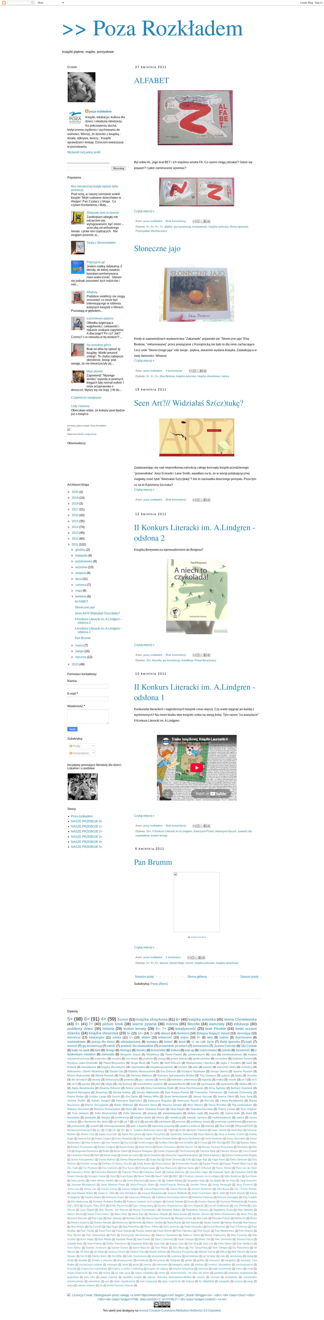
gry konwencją (182, 226)
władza (243, 1083)
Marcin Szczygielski (97, 1104)
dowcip (96, 1079)
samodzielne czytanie (150, 1083)
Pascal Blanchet (216, 1226)
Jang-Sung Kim (248, 1180)
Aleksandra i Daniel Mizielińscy (85, 1071)
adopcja (152, 1113)
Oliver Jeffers (151, 1226)
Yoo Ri (83, 1256)
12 (106, 1130)
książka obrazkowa (208, 376)
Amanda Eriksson (109, 1087)
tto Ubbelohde (206, 1281)
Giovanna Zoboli (244, 1172)
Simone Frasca (244, 1239)
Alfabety (92, 292)
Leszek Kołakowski (218, 1205)
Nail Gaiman (192, 1222)
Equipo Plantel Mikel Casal (238, 1163)
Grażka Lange (97, 1096)
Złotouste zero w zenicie (103, 212)
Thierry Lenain (226, 1108)
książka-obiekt (142, 1117)
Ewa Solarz (188, 1168)
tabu (210, 1037)
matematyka (137, 1066)
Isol (120, 1180)
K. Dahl (221, 1193)
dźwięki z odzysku (102, 1260)
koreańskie (158, 1050)
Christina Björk (208, 1151)
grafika (200, 1260)
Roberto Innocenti (78, 1108)
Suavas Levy (176, 1243)
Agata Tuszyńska (155, 1134)
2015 (75, 521)
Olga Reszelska (131, 1226)
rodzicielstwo (208, 1050)
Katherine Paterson (202, 1197)
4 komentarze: (175, 370)
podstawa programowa (240, 1272)
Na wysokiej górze (99, 344)
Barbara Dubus (249, 1142)
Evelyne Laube (147, 1168)
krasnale (71, 1268)
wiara (70, 1285)
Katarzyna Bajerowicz (129, 1100)
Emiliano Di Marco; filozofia (117, 1163)
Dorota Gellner (122, 1092)
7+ (161, 226)
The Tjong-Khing (198, 1247)
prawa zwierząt (108, 1277)
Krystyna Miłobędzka (231, 1201)
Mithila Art (240, 1218)
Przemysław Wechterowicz (151, 230)
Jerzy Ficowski (244, 1184)
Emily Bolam (144, 1163)
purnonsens (201, 1045)
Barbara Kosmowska (82, 1147)
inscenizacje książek (90, 1264)
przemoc (251, 1121)
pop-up (189, 1050)
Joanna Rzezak (178, 1189)
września (81, 567)
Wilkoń (223, 1251)
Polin (113, 1235)
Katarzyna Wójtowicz (140, 1197)
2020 (75, 492)
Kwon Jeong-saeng (142, 1205)
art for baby (209, 1256)
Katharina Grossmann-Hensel (172, 1197)
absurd (164, 962)
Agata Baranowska (83, 1087)
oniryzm (183, 1066)
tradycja (190, 1281)
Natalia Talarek (212, 1222)
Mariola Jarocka (200, 1214)
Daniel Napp (177, 962)
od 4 (116, 1121)
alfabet (168, 226)
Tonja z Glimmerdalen (101, 242)
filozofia (156, 660)
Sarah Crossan (186, 1239)
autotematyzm (196, 1054)
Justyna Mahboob (177, 1193)
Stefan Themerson (116, 1243)
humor (189, 962)
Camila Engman (166, 1151)
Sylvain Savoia (119, 1247)
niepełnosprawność (161, 1066)
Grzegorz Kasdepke (193, 1071)
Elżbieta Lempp (89, 1163)
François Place (130, 1172)
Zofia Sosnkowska (137, 1256)
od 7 (126, 1121)
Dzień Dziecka (173, 1159)
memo (239, 1268)
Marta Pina (247, 1214)
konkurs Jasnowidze (219, 1264)
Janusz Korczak (202, 1096)
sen (107, 1281)
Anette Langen (103, 1138)
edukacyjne (96, 1037)
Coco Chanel (250, 1151)
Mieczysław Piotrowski (158, 1218)
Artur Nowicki (112, 1142)
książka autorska (219, 226)
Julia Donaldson (128, 1193)
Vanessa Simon (116, 1251)
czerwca (81, 584)
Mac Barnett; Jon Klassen (113, 1209)
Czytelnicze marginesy (86, 397)
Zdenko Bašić (99, 1256)
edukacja (241, 1024)
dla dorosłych (79, 1079)
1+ (131, 1037)
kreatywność (199, 226)
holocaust (214, 1260)
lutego (79, 651)
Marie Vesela (180, 1214)
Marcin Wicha (74, 1214)
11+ (99, 1130)
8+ (178, 1019)
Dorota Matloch (107, 1159)
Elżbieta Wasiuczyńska (141, 1071)
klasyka (105, 1117)
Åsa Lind (224, 1125)
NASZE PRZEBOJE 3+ (86, 836)
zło (101, 1285)
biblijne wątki (195, 1113)
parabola (219, 1272)
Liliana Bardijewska (231, 1100)
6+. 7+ (161, 1029)
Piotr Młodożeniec (224, 1230)
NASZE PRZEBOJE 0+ (86, 821)
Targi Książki (177, 1108)
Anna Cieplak (144, 1138)
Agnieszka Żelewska (181, 1134)
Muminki (137, 1222)
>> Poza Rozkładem (152, 27)
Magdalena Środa (223, 1209)
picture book (112, 1024)
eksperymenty (125, 1260)
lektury (160, 1117)
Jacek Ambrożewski (176, 1096)
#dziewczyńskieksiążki (79, 1130)
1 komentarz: (174, 957)
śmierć (168, 1041)
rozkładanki (231, 1277)
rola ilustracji (124, 1083)
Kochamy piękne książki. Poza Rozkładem (86, 425)
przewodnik (78, 1125)
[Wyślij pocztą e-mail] (194, 221)
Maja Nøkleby (245, 1209)
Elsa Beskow (167, 376)
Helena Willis (151, 1096)
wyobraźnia (227, 1083)
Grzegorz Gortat (97, 1176)
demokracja (236, 1256)
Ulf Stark (84, 1251)
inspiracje (112, 1264)
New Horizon (250, 1222)
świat (181, 1041)
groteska (129, 1079)
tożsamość (243, 1050)
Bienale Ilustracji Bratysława (217, 1147)
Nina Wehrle (77, 1226)
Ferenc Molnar (224, 1168)
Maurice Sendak (172, 1104)
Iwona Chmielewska (240, 1019)
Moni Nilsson (195, 1104)
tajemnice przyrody (163, 1125)
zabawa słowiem (86, 1285)
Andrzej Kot (84, 1138)
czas (213, 1054)
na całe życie (122, 1272)
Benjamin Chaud (130, 1054)
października (84, 561)
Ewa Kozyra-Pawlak (177, 1092)
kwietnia (81, 596)
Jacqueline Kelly (196, 1180)
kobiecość (165, 1037)
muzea (106, 1272)
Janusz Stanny (219, 1071)
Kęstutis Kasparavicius (170, 1205)
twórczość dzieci (226, 1066)
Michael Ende (133, 1218)
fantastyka (73, 1117)
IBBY (175, 1176)
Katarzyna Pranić (204, 831)
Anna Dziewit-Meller (167, 1138)
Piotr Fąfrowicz (184, 1230)
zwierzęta (107, 1054)
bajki (249, 1041)
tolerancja (73, 1037)
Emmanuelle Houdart (187, 1163)
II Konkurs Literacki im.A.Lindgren (172, 831)
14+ (114, 1130)
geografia (90, 1117)
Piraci (122, 1075)
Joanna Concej (109, 1189)
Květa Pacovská (119, 1205)
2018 (75, 503)
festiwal (71, 1066)
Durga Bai (155, 1159)
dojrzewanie (243, 1037)
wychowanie (208, 1083)
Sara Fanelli (143, 1239)
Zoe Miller (117, 1256)
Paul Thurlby (87, 1230)
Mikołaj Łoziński (183, 1218)
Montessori (122, 1222)
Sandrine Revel (124, 1239)
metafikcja (187, 660)
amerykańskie (159, 1256)
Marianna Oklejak (158, 1214)
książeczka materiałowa (94, 1268)
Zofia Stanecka (132, 1113)
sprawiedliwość (177, 1083)
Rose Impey (87, 1239)
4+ (147, 226)
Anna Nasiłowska (191, 1138)
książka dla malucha (113, 1066)
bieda (238, 1075)
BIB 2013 (231, 1142)
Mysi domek (95, 371)
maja (79, 590)
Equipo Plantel (211, 1163)
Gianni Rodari (75, 1096)
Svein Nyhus (225, 1243)
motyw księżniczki (77, 1272)
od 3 (244, 1079)
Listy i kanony (80, 406)
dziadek (83, 1260)
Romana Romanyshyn (107, 1108)
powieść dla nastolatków (137, 1045)
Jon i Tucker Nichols (245, 1189)
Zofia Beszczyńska (106, 1113)
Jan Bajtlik (215, 1180)
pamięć (86, 1083)
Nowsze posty (144, 976)
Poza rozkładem (82, 816)
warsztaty (216, 1024)
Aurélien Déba (166, 1142)
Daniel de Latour (130, 1155)
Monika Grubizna (80, 1222)
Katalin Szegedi (101, 1100)
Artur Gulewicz (93, 1142)
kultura (175, 1050)
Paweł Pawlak (173, 1054)
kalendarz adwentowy (184, 1079)
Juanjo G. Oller (106, 1193)
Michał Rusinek (104, 1075)
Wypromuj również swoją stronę (81, 434)
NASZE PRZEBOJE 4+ (86, 841)
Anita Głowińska (124, 1138)
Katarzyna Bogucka (160, 1100)
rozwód (94, 1125)
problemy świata (200, 1121)
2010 (75, 664)
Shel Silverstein (223, 1239)
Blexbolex (242, 1147)
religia (108, 1083)
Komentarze (80, 753)
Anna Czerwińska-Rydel (160, 1087)
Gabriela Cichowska (240, 1092)
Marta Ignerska (239, 226)
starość (207, 1066)
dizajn (70, 1260)
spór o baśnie (138, 1125)
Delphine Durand (242, 1058)
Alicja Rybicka (205, 1134)
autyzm (225, 1075)
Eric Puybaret (90, 1168)
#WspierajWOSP (244, 1126)
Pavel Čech (105, 1230)
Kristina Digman (207, 1201)
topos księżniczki (171, 1281)
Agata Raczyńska (131, 1134)
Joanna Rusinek (242, 1071)
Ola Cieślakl (95, 1226)
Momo (253, 1218)
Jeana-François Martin (142, 1184)
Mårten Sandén (154, 1222)
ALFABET (151, 80)
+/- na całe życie (202, 1041)
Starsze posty (249, 976)
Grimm (116, 1096)
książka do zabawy (157, 1268)
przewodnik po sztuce (173, 1045)
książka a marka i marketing (127, 1268)
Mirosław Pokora (221, 1218)
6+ (156, 226)
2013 (75, 532)
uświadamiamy (131, 1041)
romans (201, 1277)
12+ (254, 1083)
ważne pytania (144, 1024)
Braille (106, 1151)
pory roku (89, 1277)
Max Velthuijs (114, 1218)
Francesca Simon (80, 1172)
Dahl (96, 1155)
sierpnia (81, 573)
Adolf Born (237, 1130)
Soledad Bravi (75, 1243)
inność (162, 1079)
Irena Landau (78, 1180)
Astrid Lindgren (146, 1142)
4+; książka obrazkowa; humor (146, 1130)
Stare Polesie (94, 1243)
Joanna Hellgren (130, 1189)
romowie (215, 1277)
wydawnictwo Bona (198, 937)
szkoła (226, 1050)
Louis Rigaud (87, 1209)
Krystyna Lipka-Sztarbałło (82, 1062)
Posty (76, 746)
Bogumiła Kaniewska (86, 1151)
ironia (125, 1264)
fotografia (175, 1260)
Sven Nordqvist (244, 1243)
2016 (75, 515)
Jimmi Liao (73, 1189)
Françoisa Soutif (152, 1172)
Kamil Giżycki (237, 1193)
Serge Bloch (138, 1062)
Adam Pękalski (198, 1130)
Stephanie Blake (140, 1243)
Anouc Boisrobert (236, 1138)
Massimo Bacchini (77, 1218)
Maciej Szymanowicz (145, 1209)
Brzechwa (101, 1092)
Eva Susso (128, 1168)
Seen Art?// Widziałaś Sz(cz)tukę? (188, 402)
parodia (149, 1121)
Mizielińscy (152, 1054)
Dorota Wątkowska (148, 1092)
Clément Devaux (229, 1151)
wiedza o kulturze (190, 1125)
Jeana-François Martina (172, 1184)
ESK (188, 1159)
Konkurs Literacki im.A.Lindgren (144, 1201)
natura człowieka (144, 1272)
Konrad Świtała (174, 1201)
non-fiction (132, 1058)
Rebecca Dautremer (167, 1235)
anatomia (176, 1256)
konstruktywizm (244, 1264)
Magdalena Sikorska (197, 1209)
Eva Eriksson (168, 1071)
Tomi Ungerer (248, 1108)
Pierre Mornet (164, 1230)
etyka (249, 1113)
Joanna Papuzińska (154, 1189)
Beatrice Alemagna (78, 1092)
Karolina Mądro (93, 1197)
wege (250, 1281)
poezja (162, 1058)
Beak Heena (145, 1147)
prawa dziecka (179, 1058)
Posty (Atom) (159, 983)
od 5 (254, 1079)
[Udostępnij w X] (201, 221)
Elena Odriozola (238, 1159)
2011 (75, 544)
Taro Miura (178, 1247)
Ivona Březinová (136, 1180)
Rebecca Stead (191, 1235)
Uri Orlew (99, 1251)
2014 (75, 527)
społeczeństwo (201, 1058)
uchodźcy (247, 1066)
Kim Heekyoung (79, 1201)
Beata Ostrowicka (166, 1147)
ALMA (182, 1130)
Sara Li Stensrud (164, 1239)
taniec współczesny (124, 1281)
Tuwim (155, 1062)
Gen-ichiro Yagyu (199, 1172)
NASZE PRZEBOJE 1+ (86, 826)
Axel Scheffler (186, 1142)
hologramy (230, 1260)
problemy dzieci (80, 1029)
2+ (152, 1033)
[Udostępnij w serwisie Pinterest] (209, 221)
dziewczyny (112, 1079)
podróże (148, 1058)
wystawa (152, 1041)
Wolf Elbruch (238, 1251)
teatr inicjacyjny (148, 1281)
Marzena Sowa (148, 1104)
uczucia (238, 1281)
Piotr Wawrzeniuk (95, 1235)
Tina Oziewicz (208, 1075)
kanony (148, 1264)
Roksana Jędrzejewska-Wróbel (175, 1075)
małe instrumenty (221, 1268)
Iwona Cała (155, 1180)
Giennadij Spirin (221, 1172)
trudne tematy (159, 835)
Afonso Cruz (87, 1134)
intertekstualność (232, 1054)
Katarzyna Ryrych (225, 831)
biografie (214, 1113)
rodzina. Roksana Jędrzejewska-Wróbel (169, 1277)
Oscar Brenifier (217, 1104)
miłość (111, 1045)
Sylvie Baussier (141, 1247)
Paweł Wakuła (123, 1230)
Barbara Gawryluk (241, 1087)
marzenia (203, 1268)
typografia (224, 1281)
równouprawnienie (114, 1125)
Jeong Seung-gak (221, 1184)
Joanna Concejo (225, 1045)
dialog (250, 1256)
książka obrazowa (103, 1033)
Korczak (209, 1100)
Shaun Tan (204, 1239)
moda (250, 1268)
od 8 (137, 1121)
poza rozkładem (100, 111)
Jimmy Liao (90, 1189)
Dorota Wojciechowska (132, 1159)
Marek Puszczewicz (98, 1214)
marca (79, 645)
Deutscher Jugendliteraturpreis (181, 1155)
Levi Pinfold (240, 1205)
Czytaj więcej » (144, 211)
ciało (222, 1256)
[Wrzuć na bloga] (198, 221)
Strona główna (197, 976)
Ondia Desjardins (193, 1226)
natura (225, 376)
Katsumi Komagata (227, 1197)
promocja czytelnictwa (228, 1121)
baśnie (224, 1037)
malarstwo (100, 1058)
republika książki (132, 1277)
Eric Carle (72, 1168)
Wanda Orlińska (157, 1251)
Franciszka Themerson (208, 1092)
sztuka (116, 1037)
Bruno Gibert (121, 1151)
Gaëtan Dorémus (175, 1172)
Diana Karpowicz (212, 1155)
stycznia (81, 657)
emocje (72, 1045)
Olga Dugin (112, 1226)
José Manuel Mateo (82, 1193)
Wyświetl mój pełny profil (83, 152)
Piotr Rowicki (246, 1230)
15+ (123, 1130)
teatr (193, 1083)
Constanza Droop (80, 1155)
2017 (75, 509)
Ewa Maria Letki (168, 1168)
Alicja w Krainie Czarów (231, 1134)
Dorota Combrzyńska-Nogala (241, 1155)
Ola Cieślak (249, 1045)
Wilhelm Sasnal (206, 1251)
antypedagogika (172, 1113)
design (110, 1050)
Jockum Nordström (201, 1189)
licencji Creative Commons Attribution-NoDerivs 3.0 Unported (179, 1310)
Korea (191, 1201)
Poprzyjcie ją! (96, 262)
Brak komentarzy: (176, 220)
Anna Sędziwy (217, 1087)
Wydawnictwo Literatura (200, 1062)
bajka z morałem (230, 1062)
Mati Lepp (97, 1218)
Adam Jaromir (219, 1130)
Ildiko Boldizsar (232, 1176)
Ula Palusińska (240, 1247)
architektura (192, 1256)
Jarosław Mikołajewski (83, 1184)
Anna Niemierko (213, 1138)
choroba (252, 1075)
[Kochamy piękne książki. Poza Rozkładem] (68, 429)
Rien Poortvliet (239, 1235)
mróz (95, 1272)
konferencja (122, 1117)
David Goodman (152, 1155)
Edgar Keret (218, 1159)
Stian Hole (159, 1243)
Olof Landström (171, 1226)
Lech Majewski (195, 1205)
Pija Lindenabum (242, 1104)
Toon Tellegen (219, 1247)
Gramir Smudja (75, 1176)
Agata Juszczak (108, 1134)
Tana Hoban (161, 1247)
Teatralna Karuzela (201, 1108)
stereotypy (243, 1033)
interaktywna (88, 1066)
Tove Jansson (80, 1113)
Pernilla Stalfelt (144, 1230)
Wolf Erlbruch (172, 1062)
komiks (141, 1050)
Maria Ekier (120, 1214)
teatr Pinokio (215, 1029)
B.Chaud (202, 1142)
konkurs (199, 1264)
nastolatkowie (76, 1041)
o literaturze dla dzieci (95, 1121)
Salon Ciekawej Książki (151, 1108)
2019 (75, 497)
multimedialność (221, 1117)
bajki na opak (80, 1050)
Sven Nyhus (74, 1247)
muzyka (116, 1058)
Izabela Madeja (174, 1180)
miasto (232, 1079)
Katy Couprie (250, 1197)
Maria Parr (138, 1214)
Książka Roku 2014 (94, 1205)
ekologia (125, 1050)
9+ (128, 1033)
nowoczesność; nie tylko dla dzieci (189, 1272)
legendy (206, 1079)
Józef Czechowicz (202, 1193)
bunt (97, 1050)
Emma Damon (163, 1163)
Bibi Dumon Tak (189, 1147)
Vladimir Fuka (137, 1251)
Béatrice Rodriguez (142, 1151)
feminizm (183, 1033)
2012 (75, 538)
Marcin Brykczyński (78, 1075)
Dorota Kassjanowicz (82, 1159)
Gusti (113, 1176)
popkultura (73, 1277)
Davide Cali (116, 1071)
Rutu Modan (104, 1239)
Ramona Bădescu (141, 1075)
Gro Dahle (131, 1096)
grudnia (80, 549)
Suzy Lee (208, 1243)
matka (220, 1079)
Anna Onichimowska (191, 1087)
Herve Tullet (144, 1176)
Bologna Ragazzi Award (213, 1033)
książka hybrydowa (183, 1268)
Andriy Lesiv (133, 1087)
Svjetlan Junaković (96, 1247)
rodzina (172, 1024)
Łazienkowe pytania (100, 318)
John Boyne (223, 1189)
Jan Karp (231, 1180)
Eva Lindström (110, 1168)
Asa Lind (129, 1142)
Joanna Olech (226, 1096)
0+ (198, 1037)
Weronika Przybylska (182, 1251)
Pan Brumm (153, 861)
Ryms (129, 1108)
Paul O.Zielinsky (239, 1226)
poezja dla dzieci (103, 1041)
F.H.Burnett (205, 1168)
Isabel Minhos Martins (102, 1180)
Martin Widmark (123, 1104)
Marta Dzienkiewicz (225, 1214)
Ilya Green (251, 1176)
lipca (78, 578)
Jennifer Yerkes (198, 1184)
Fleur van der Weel (246, 1168)
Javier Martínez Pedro (112, 1184)
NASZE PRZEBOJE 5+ (86, 846)
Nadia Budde (174, 1222)
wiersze (209, 1125)
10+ (148, 660)
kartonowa (161, 1264)
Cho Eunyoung (187, 1151)
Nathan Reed (231, 1222)
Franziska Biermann (106, 1172)
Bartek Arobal (126, 1147)
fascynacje (159, 1260)
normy (162, 1272)
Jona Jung (246, 1096)
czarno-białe (232, 1113)
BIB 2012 (217, 1142)
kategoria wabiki (181, 1264)
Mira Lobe (202, 1218)
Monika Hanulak (102, 1222)
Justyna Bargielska (152, 1193)
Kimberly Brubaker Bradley (107, 1201)
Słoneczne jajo (157, 248)
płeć (97, 1083)
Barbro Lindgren (106, 1147)
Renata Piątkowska (215, 1235)
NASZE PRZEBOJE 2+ (86, 831)
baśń (249, 1062)
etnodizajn (142, 1260)
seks (195, 1066)
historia (108, 1029)
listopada (81, 555)
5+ (152, 226)
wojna (184, 1037)
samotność (94, 1281)
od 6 (74, 1083)
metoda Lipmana (197, 1117)
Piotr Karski (203, 1230)
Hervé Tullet (161, 1176)
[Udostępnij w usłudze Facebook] (205, 221)
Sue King (193, 1243)
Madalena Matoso (171, 1209)
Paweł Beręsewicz (205, 660)
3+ (147, 376)
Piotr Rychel (74, 1235)
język (136, 1264)
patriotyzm (165, 1121)
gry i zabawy (146, 1079)
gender (188, 1260)
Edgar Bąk (201, 1159)
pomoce (181, 1121)
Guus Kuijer (126, 1176)
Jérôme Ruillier (76, 1100)
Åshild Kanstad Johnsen (120, 1285)
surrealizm (221, 1058)
